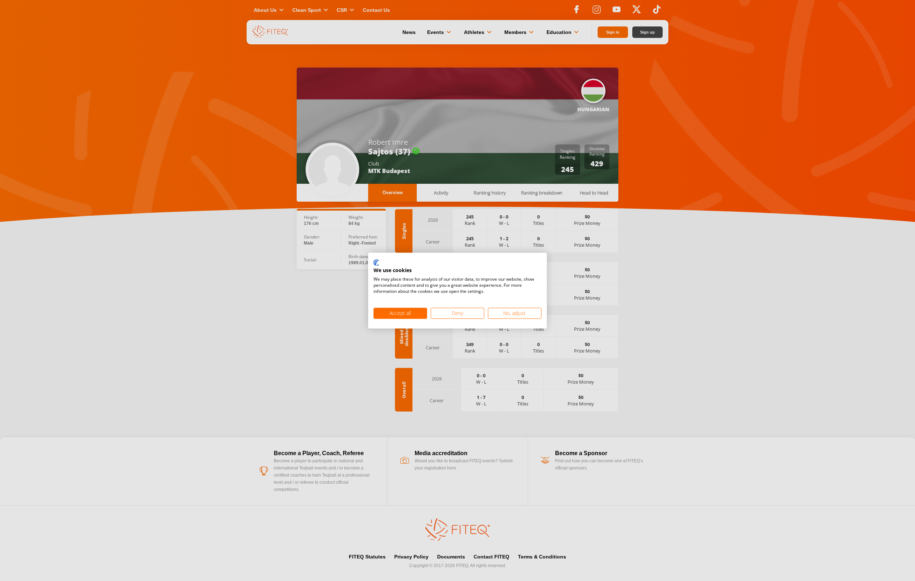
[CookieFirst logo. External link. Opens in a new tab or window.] (376, 262)
